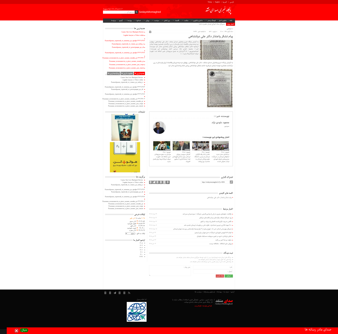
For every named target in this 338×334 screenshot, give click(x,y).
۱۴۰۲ (141, 250)
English (217, 2)
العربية (225, 2)
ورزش (147, 20)
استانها (139, 20)
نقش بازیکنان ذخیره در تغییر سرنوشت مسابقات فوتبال (214, 236)
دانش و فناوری (198, 20)
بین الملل (167, 20)
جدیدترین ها (139, 73)
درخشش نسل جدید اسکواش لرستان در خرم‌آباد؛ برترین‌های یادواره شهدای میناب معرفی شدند (220, 158)
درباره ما (113, 20)
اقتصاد (177, 20)
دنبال (24, 330)
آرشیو (121, 20)
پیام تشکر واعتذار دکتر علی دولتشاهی (210, 36)
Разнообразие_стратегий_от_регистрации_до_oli (128, 47)
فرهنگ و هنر (212, 20)
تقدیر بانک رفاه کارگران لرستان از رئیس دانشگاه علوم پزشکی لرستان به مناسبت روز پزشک (202, 158)
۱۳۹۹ (141, 257)
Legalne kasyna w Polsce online (133, 35)
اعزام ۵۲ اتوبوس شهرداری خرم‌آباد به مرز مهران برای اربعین (213, 232)
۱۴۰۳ (141, 248)
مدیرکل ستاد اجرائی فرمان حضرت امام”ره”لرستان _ (208, 24)
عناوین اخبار (222, 20)
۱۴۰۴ (141, 245)
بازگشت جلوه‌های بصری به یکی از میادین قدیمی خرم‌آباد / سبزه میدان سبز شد (207, 214)
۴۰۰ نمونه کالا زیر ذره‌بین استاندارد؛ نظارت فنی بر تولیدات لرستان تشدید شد (208, 225)
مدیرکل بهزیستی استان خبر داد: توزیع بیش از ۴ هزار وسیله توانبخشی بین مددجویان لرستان (202, 229)
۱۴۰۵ (141, 243)
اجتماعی (229, 29)
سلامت (186, 20)
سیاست (156, 20)
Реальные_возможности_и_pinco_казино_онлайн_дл (126, 61)
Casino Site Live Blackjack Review (132, 32)
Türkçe (210, 2)
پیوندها (219, 292)
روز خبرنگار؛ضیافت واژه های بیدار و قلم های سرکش (215, 218)
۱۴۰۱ (141, 252)
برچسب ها (198, 292)
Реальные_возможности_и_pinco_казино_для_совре (126, 64)
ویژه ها (130, 20)
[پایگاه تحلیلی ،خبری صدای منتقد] (218, 11)
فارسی (232, 2)
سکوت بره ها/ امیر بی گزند (223, 240)
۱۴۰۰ (141, 254)
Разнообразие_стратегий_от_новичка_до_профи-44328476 (125, 53)
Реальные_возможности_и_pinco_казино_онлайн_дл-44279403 (123, 58)
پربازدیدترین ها (113, 73)
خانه (231, 20)
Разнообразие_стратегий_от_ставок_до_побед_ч (128, 44)
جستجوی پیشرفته (209, 292)
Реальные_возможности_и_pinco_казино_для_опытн (126, 68)
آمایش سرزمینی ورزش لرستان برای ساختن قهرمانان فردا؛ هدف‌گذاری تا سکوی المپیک (181, 158)
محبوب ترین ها (127, 73)
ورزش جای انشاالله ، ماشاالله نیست (220, 244)
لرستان (226, 150)
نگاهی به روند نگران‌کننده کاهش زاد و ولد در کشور (216, 221)
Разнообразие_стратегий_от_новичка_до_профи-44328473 (125, 41)
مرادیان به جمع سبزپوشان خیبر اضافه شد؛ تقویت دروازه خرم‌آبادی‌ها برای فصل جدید (162, 158)
